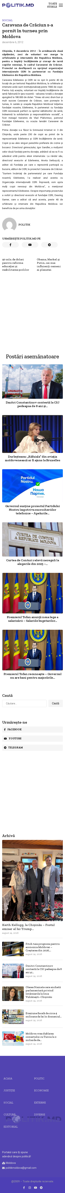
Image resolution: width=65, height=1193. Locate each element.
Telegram (15, 747)
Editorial (11, 1126)
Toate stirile (52, 5)
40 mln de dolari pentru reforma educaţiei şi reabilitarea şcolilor (15, 264)
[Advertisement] (32, 304)
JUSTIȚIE (9, 1090)
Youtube (15, 738)
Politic (39, 1078)
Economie (41, 1090)
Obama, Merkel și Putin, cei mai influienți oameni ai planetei (49, 264)
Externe (40, 1102)
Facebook (14, 729)
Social (7, 20)
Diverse (39, 1114)
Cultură (10, 1114)
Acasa (8, 1078)
